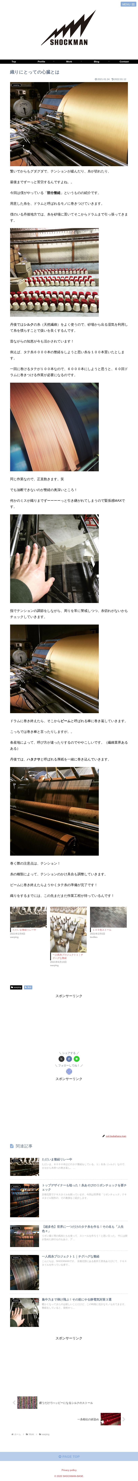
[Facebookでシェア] (69, 1059)
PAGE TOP (70, 1456)
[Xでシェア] (61, 1059)
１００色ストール (102, 929)
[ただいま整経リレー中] (28, 917)
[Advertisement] (69, 1022)
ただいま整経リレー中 (24, 929)
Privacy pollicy (69, 1470)
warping (17, 987)
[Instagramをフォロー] (69, 1071)
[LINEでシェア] (77, 1059)
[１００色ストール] (108, 917)
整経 (29, 987)
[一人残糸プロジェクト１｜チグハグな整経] (68, 930)
